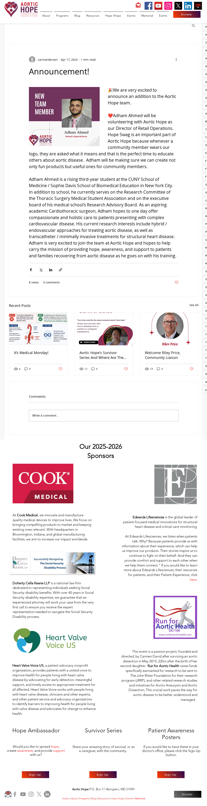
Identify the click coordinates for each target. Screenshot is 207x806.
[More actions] (176, 59)
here (193, 580)
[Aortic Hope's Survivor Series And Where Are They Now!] (104, 329)
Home (65, 798)
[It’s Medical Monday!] (38, 329)
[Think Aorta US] (198, 6)
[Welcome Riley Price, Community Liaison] (169, 329)
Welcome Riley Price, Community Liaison (162, 355)
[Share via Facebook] (31, 270)
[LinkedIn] (188, 6)
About (74, 798)
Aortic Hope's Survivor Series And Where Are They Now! (102, 355)
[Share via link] (60, 270)
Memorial (140, 798)
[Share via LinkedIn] (51, 270)
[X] (178, 6)
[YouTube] (158, 6)
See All (194, 305)
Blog (93, 798)
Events (129, 798)
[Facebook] (148, 6)
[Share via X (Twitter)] (41, 270)
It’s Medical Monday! (31, 352)
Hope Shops (117, 798)
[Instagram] (168, 6)
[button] (193, 25)
